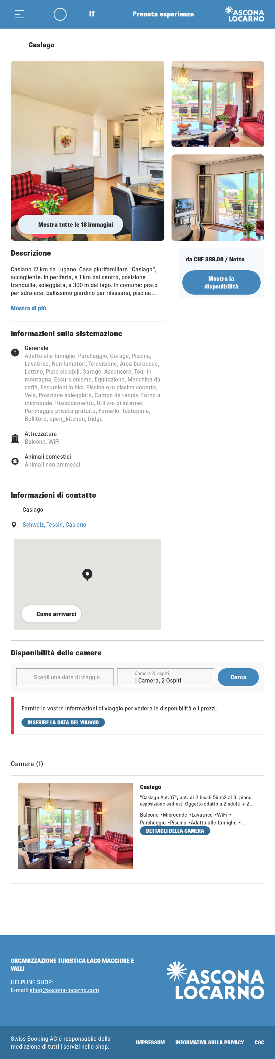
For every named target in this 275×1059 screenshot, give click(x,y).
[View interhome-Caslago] (87, 151)
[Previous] (17, 45)
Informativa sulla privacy (209, 1042)
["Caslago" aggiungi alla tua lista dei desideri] (257, 45)
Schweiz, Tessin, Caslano (54, 524)
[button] (69, 862)
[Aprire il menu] (20, 14)
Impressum (150, 1042)
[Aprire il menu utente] (64, 14)
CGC (259, 1042)
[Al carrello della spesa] (38, 14)
